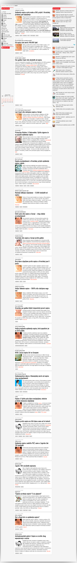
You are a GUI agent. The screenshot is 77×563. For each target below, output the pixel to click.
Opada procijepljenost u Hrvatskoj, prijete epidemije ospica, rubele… (32, 162)
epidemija (25, 35)
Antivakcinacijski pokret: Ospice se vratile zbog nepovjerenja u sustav (30, 537)
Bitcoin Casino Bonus (8, 45)
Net (4, 21)
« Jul (3, 105)
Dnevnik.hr (43, 389)
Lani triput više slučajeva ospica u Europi (28, 112)
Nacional (17, 204)
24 (2, 102)
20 (7, 100)
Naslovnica (3, 5)
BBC (47, 123)
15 (10, 99)
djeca (24, 436)
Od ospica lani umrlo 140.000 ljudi (26, 42)
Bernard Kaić (17, 486)
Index (4, 23)
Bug (4, 33)
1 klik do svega (6, 35)
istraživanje (48, 425)
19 (5, 100)
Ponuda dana (6, 31)
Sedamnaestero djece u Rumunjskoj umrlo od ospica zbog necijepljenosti (32, 377)
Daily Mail (38, 252)
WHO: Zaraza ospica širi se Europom (26, 352)
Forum (4, 11)
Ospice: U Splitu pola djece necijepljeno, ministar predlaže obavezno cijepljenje (31, 399)
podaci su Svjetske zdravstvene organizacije (33, 117)
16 (12, 99)
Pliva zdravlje (36, 183)
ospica (40, 403)
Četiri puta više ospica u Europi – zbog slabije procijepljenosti (30, 214)
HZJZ (28, 35)
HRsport (5, 38)
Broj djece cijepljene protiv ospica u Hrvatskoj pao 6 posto (32, 262)
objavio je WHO (30, 65)
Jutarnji (4, 15)
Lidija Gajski (25, 510)
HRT (16, 152)
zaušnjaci (32, 185)
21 (9, 100)
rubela (28, 185)
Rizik (4, 40)
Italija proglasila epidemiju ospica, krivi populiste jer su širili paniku (32, 329)
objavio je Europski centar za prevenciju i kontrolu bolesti (36, 243)
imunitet (27, 436)
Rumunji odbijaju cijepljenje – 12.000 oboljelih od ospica (31, 193)
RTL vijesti (43, 412)
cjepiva (21, 510)
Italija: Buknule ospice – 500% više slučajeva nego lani (32, 289)
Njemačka (17, 529)
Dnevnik (5, 25)
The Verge (30, 228)
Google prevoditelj (7, 13)
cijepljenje (17, 35)
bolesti (16, 436)
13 (7, 99)
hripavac (21, 185)
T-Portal (22, 74)
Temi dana (47, 140)
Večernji (5, 16)
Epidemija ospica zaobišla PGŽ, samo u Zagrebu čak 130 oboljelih (31, 444)
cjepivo (21, 35)
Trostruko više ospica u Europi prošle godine (29, 237)
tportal (22, 33)
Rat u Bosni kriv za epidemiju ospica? (27, 517)
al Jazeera (31, 50)
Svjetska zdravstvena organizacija (28, 362)
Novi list (5, 28)
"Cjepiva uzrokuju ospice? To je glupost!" (28, 493)
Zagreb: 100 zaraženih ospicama (25, 465)
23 (12, 100)
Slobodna (32, 299)
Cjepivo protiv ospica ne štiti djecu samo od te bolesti (32, 421)
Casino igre (5, 43)
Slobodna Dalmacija (7, 18)
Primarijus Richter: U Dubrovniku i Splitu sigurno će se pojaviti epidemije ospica (32, 133)
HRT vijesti (5, 30)
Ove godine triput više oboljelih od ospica (28, 59)
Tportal (4, 20)
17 (2, 100)
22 (10, 100)
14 (9, 99)
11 (3, 99)
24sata (4, 26)
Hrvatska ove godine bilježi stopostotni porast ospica (32, 308)
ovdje (35, 65)
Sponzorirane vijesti (7, 36)
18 (3, 100)
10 (2, 99)
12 (5, 99)
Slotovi (4, 41)
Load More (33, 558)
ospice (37, 35)
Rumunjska (25, 206)
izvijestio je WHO (34, 221)
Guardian (48, 343)
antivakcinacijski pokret (19, 345)
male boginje (32, 35)
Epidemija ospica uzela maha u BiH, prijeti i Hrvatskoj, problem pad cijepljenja (32, 13)
